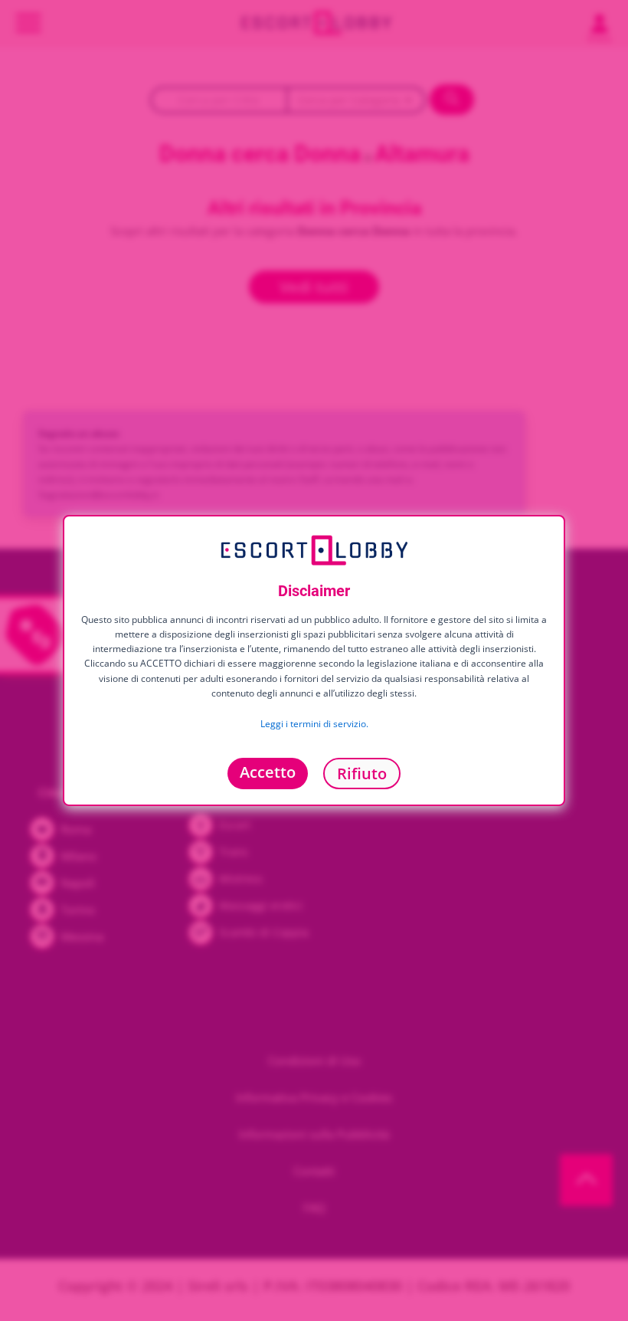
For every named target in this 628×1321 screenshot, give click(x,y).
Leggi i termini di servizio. (314, 723)
